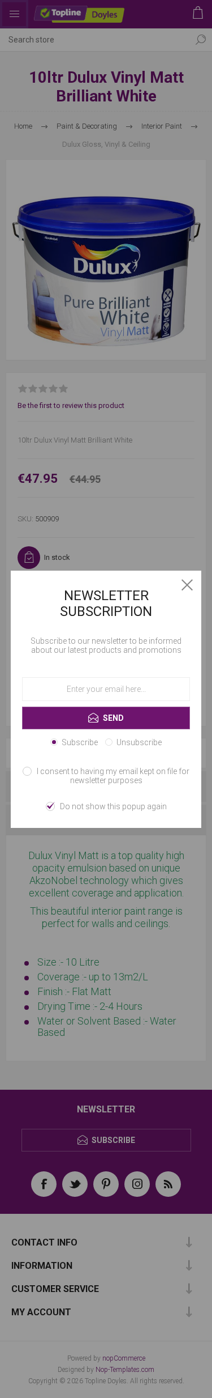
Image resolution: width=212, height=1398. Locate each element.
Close (187, 584)
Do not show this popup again (113, 806)
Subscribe (80, 742)
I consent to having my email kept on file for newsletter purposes (113, 776)
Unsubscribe (139, 742)
